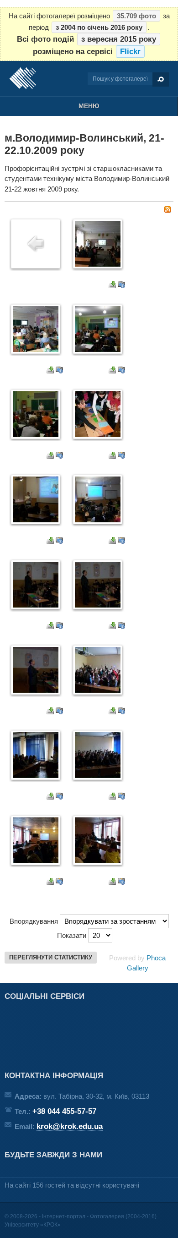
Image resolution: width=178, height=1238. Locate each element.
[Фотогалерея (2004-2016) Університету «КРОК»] (22, 78)
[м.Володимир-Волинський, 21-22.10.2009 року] (97, 264)
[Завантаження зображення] (112, 286)
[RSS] (167, 210)
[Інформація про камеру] (121, 286)
